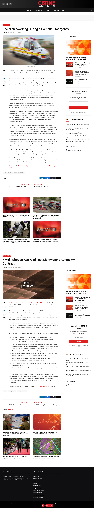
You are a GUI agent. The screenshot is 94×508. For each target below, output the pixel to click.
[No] (92, 504)
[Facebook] (4, 74)
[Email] (4, 85)
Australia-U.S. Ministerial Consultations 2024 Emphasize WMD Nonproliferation (15, 457)
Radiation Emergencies (38, 490)
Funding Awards (12, 391)
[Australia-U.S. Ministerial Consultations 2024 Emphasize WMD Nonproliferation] (16, 446)
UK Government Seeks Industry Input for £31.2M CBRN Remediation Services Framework (16, 216)
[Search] (91, 10)
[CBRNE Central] (47, 4)
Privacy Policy (78, 112)
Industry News (7, 255)
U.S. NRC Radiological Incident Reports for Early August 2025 (76, 58)
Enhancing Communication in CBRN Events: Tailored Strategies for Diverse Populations (45, 240)
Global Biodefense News (75, 120)
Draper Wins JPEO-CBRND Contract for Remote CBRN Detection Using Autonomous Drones (46, 457)
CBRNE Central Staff (8, 32)
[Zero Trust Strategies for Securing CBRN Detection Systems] (69, 81)
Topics (29, 10)
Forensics (35, 483)
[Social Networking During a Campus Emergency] (28, 64)
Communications (7, 172)
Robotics (25, 391)
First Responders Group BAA (41, 186)
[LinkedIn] (4, 78)
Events (48, 10)
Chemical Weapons (37, 478)
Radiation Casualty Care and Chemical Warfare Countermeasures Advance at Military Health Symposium (15, 434)
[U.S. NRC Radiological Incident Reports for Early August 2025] (78, 47)
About (64, 10)
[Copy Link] (4, 82)
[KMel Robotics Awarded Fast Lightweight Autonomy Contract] (28, 298)
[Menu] (3, 10)
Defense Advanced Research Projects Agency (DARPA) (26, 303)
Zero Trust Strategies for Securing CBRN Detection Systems (83, 80)
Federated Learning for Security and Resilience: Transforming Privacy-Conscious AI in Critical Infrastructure (46, 217)
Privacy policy (49, 505)
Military (19, 391)
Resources (38, 10)
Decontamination (37, 481)
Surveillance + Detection (39, 495)
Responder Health (37, 492)
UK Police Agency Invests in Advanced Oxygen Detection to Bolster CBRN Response (82, 73)
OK (43, 505)
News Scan (6, 24)
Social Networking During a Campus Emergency (46, 405)
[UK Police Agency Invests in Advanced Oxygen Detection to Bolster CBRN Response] (69, 73)
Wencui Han (12, 91)
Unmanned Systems (38, 497)
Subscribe (87, 4)
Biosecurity (36, 476)
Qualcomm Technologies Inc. (42, 386)
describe (11, 81)
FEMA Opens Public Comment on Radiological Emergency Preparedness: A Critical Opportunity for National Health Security (16, 241)
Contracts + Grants (38, 485)
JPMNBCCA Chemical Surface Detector (18, 405)
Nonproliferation (37, 488)
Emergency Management (18, 172)
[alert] (78, 150)
